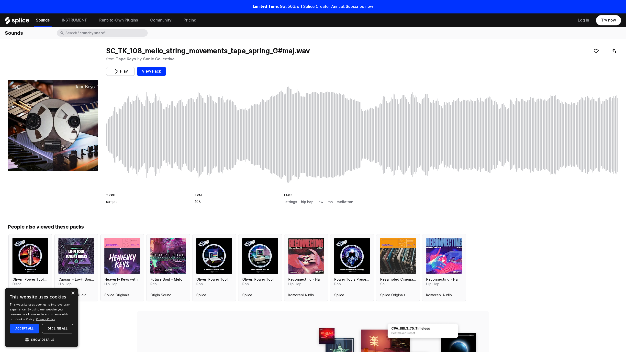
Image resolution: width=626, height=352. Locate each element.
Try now (608, 20)
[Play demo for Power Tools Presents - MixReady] (352, 256)
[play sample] (362, 135)
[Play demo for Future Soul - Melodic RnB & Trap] (168, 256)
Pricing (190, 20)
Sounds (43, 20)
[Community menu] (175, 20)
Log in (583, 20)
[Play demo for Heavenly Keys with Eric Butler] (122, 256)
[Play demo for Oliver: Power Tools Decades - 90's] (260, 256)
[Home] (17, 21)
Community (160, 20)
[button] (41, 339)
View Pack (151, 71)
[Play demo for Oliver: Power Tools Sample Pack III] (30, 256)
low (320, 202)
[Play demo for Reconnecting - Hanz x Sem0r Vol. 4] (306, 256)
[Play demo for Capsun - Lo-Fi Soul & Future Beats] (76, 256)
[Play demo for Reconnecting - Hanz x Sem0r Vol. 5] (444, 256)
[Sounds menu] (53, 20)
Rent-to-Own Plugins (118, 20)
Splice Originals (116, 296)
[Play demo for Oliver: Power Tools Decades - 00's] (214, 256)
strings (291, 202)
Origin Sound (160, 296)
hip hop (307, 202)
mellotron (345, 202)
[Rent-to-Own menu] (141, 20)
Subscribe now (359, 6)
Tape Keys (126, 59)
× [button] (73, 293)
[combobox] (106, 33)
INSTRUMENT (74, 20)
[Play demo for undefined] (53, 125)
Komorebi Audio (301, 296)
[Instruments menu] (90, 20)
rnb (330, 202)
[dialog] (41, 317)
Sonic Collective (159, 59)
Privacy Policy (45, 319)
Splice (201, 296)
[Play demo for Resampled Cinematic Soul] (398, 256)
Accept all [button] (24, 328)
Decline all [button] (57, 328)
